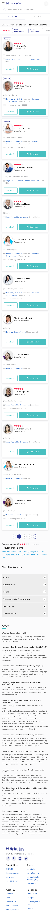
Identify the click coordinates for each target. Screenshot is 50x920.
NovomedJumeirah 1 (17, 99)
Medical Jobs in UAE (33, 903)
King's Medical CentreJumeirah (23, 405)
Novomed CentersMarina (21, 332)
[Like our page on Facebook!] (8, 858)
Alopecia (40, 552)
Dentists (10, 877)
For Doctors (32, 893)
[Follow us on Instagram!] (20, 858)
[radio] (15, 43)
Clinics (6, 591)
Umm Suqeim (33, 873)
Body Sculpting (17, 554)
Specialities (9, 584)
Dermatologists (13, 873)
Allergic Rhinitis (23, 552)
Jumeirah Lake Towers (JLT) (33, 878)
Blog (8, 897)
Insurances (8, 606)
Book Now (34, 69)
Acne (4, 552)
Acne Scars (12, 552)
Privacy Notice (12, 909)
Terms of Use (12, 905)
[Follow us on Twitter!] (26, 858)
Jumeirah (31, 869)
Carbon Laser (35, 554)
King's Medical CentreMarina (22, 217)
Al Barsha (31, 883)
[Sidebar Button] (3, 3)
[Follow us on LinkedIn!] (14, 858)
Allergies (33, 552)
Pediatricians (12, 881)
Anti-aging (6, 554)
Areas (6, 577)
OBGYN (9, 869)
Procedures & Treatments (16, 599)
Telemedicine (9, 613)
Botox (26, 554)
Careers (9, 893)
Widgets (30, 897)
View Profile (10, 69)
